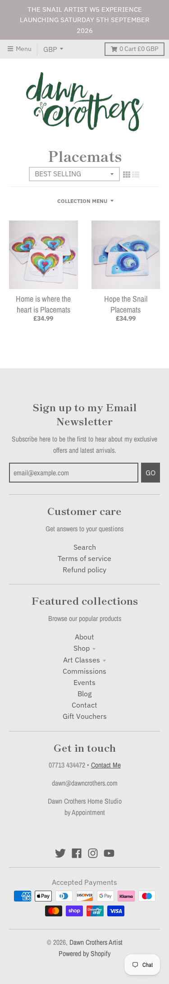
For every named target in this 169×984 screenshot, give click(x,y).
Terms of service (84, 558)
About (84, 636)
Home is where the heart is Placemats (43, 304)
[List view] (135, 174)
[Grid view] (126, 174)
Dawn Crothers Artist (96, 942)
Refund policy (84, 569)
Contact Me (106, 765)
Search (84, 547)
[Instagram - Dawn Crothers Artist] (92, 853)
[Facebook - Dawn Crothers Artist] (76, 853)
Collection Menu (82, 200)
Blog (84, 693)
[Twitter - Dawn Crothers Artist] (60, 853)
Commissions (84, 671)
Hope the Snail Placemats (125, 304)
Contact (84, 704)
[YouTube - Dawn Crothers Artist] (109, 853)
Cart (138, 49)
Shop (81, 648)
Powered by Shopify (84, 953)
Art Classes (81, 659)
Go (150, 472)
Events (84, 682)
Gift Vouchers (85, 716)
